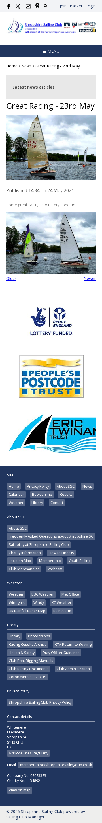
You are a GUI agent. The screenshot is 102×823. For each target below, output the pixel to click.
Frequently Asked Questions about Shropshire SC (51, 536)
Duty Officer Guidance (61, 652)
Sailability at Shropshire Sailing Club (39, 544)
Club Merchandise (24, 569)
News (26, 66)
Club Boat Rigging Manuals (31, 660)
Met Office (70, 594)
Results (66, 494)
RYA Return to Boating (73, 644)
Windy (38, 602)
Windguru (17, 602)
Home (12, 66)
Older (11, 278)
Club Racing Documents (29, 668)
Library (37, 502)
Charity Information (25, 552)
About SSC (66, 486)
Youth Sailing (79, 560)
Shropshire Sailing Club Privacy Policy (40, 702)
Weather (16, 502)
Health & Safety (22, 652)
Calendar (16, 494)
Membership (50, 560)
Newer (90, 278)
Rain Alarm (62, 610)
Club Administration (73, 668)
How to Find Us (61, 552)
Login (91, 6)
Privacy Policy (38, 486)
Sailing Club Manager (25, 817)
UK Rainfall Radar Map (27, 610)
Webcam (55, 569)
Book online (42, 494)
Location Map (20, 560)
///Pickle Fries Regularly (28, 753)
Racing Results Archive (28, 644)
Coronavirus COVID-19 (27, 676)
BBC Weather (42, 594)
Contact (56, 502)
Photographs (39, 636)
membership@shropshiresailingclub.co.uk (56, 764)
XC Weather (61, 602)
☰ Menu (51, 51)
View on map (20, 790)
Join (63, 6)
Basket (76, 6)
